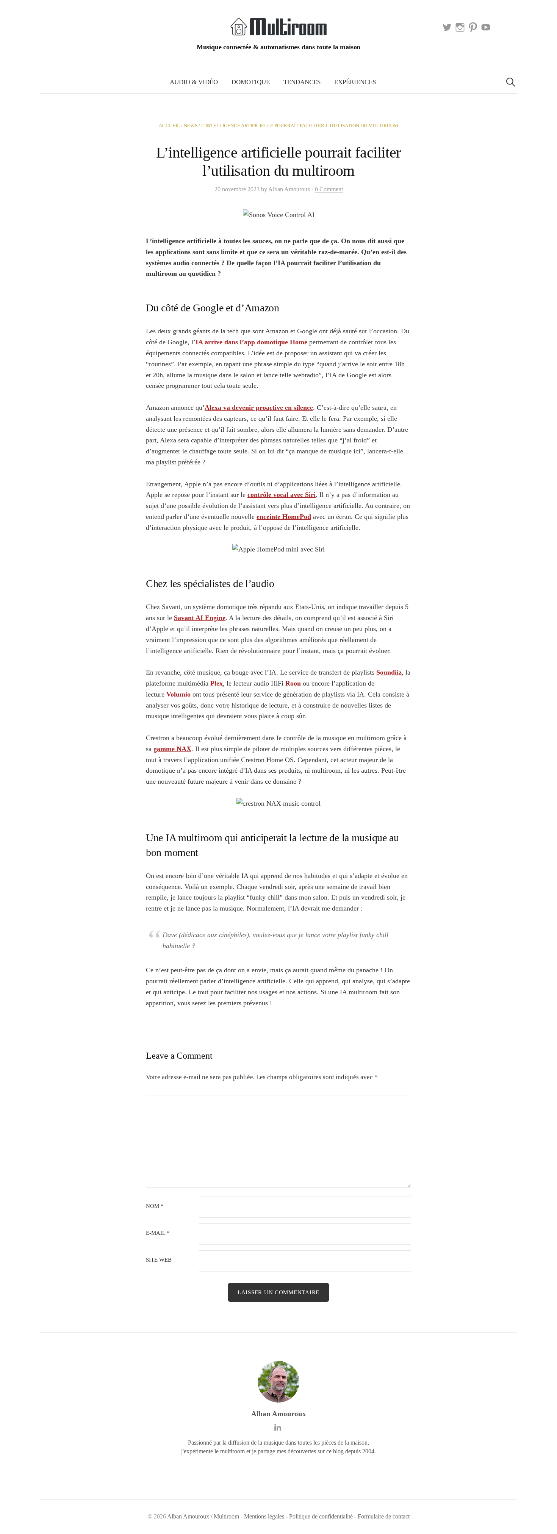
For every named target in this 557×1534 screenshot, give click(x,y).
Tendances (302, 82)
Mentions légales (264, 1516)
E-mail (158, 1233)
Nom (155, 1206)
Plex (216, 683)
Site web (159, 1260)
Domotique (251, 82)
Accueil (169, 125)
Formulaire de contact (384, 1516)
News (190, 125)
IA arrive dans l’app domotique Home (251, 342)
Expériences (355, 82)
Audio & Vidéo (194, 82)
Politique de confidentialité (321, 1516)
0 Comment (329, 189)
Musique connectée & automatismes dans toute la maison (278, 47)
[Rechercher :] (510, 82)
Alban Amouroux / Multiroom (203, 1516)
